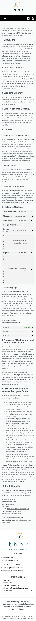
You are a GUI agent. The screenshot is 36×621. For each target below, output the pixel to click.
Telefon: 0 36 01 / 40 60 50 (10, 565)
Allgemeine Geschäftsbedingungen (15, 588)
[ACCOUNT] (33, 18)
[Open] (5, 18)
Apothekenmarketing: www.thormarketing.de (18, 618)
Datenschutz (7, 583)
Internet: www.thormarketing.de (12, 571)
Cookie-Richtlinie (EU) (11, 585)
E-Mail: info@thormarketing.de (12, 568)
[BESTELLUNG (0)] (28, 18)
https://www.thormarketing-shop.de (23, 44)
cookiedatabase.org (8, 520)
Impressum (6, 580)
